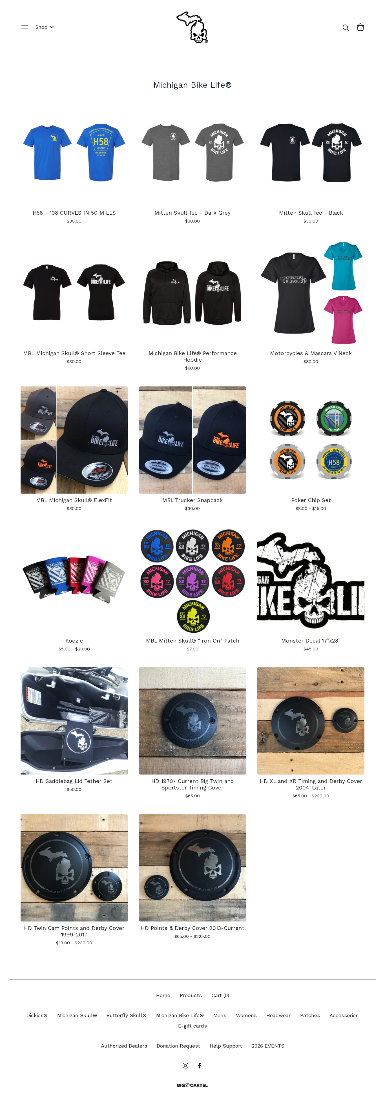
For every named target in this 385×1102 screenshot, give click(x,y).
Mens (219, 1015)
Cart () (220, 995)
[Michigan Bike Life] (192, 27)
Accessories (344, 1015)
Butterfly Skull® (127, 1015)
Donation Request (178, 1046)
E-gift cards (192, 1026)
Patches (310, 1015)
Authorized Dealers (124, 1046)
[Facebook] (199, 1065)
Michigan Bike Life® (180, 1015)
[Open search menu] (346, 27)
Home (163, 995)
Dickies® (37, 1015)
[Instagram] (185, 1065)
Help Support (226, 1046)
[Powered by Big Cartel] (192, 1085)
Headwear (278, 1015)
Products (191, 995)
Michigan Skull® (77, 1015)
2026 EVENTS (268, 1046)
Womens (246, 1015)
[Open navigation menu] (24, 27)
